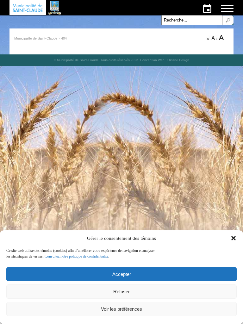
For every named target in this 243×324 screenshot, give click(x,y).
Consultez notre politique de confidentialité (76, 256)
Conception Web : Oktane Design (164, 60)
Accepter (121, 274)
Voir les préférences (121, 309)
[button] (233, 238)
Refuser (121, 291)
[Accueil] (36, 7)
